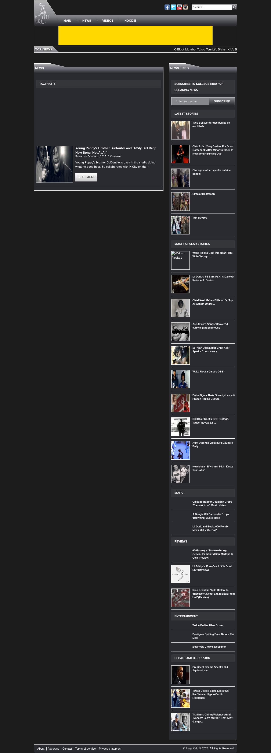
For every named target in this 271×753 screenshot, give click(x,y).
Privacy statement (110, 748)
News (86, 20)
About (40, 748)
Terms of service (85, 748)
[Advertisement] (135, 35)
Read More (86, 177)
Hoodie (130, 20)
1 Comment (114, 156)
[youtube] (179, 7)
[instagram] (185, 7)
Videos (107, 20)
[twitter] (173, 7)
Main (67, 20)
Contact (67, 748)
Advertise (53, 748)
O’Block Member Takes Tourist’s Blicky (190, 49)
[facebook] (167, 7)
